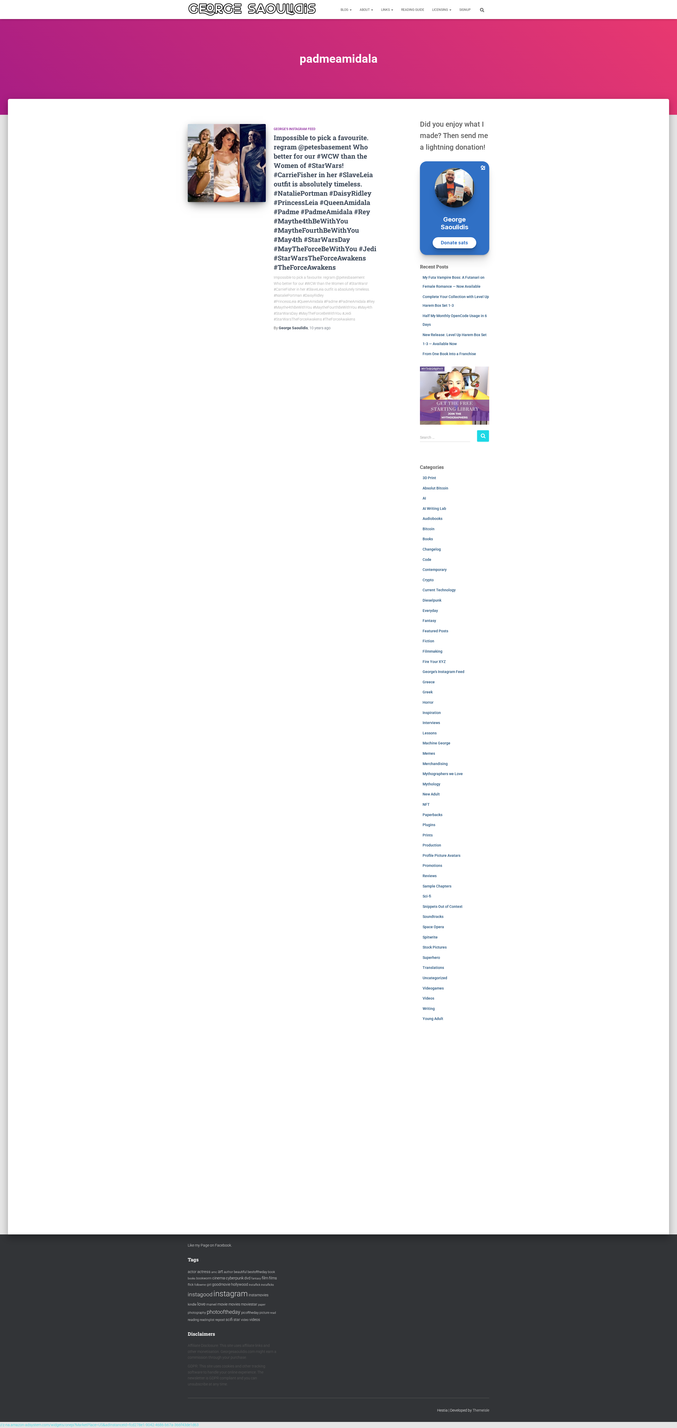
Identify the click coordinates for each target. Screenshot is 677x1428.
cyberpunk (235, 1278)
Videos (428, 998)
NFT (426, 804)
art (220, 1271)
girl (209, 1285)
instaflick (254, 1285)
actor (192, 1272)
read (273, 1313)
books (191, 1278)
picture (264, 1313)
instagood (200, 1294)
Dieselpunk (432, 600)
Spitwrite (430, 937)
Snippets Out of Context (443, 906)
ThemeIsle (481, 1410)
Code (427, 559)
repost (220, 1320)
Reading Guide (412, 10)
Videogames (433, 988)
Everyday (430, 610)
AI (424, 498)
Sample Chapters (437, 886)
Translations (433, 967)
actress (204, 1271)
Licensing (440, 10)
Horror (428, 702)
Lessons (430, 733)
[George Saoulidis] (252, 9)
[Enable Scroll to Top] (666, 1417)
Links (386, 10)
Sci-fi (427, 896)
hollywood (239, 1284)
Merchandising (435, 764)
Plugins (429, 825)
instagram (230, 1293)
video (245, 1320)
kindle (192, 1304)
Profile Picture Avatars (441, 855)
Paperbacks (432, 815)
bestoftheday (257, 1272)
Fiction (428, 641)
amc (214, 1272)
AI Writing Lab (434, 508)
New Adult (431, 794)
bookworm (204, 1278)
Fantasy (429, 621)
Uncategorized (435, 978)
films (273, 1278)
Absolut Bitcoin (435, 488)
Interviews (431, 723)
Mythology (431, 784)
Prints (428, 835)
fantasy (256, 1278)
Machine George (436, 743)
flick (191, 1285)
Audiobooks (432, 518)
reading (193, 1320)
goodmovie (221, 1284)
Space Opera (433, 927)
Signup (465, 10)
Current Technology (439, 590)
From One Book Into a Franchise (449, 354)
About (365, 10)
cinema (218, 1278)
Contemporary (435, 569)
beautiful (240, 1272)
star (237, 1319)
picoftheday (250, 1313)
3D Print (429, 478)
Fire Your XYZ (434, 662)
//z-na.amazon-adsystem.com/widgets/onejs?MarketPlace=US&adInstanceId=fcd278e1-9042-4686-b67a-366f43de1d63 (99, 1425)
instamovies (258, 1295)
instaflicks (267, 1285)
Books (428, 539)
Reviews (430, 876)
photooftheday (223, 1312)
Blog (345, 10)
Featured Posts (435, 631)
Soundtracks (433, 916)
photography (197, 1313)
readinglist (207, 1320)
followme (200, 1285)
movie (222, 1304)
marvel (211, 1304)
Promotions (432, 865)
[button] (350, 10)
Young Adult (433, 1019)
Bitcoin (428, 529)
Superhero (431, 957)
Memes (429, 753)
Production (432, 845)
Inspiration (432, 713)
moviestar (249, 1304)
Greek (428, 692)
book (271, 1272)
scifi (229, 1319)
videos (254, 1319)
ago (320, 328)
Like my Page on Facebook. (210, 1245)
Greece (429, 682)
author (228, 1272)
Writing (429, 1008)
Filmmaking (432, 651)
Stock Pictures (435, 947)
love (201, 1304)
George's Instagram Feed (294, 129)
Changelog (432, 549)
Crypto (428, 580)
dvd (247, 1278)
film (265, 1278)
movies (234, 1304)
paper (262, 1304)
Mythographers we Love (443, 774)
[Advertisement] (455, 1122)
